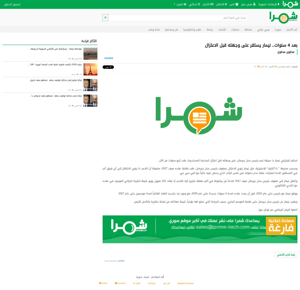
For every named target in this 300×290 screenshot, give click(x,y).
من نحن (166, 283)
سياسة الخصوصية (186, 283)
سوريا (278, 29)
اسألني (193, 4)
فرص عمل (247, 4)
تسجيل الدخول (12, 4)
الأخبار (206, 4)
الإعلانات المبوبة (268, 4)
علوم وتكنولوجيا (192, 29)
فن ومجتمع (171, 29)
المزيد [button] (180, 4)
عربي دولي (263, 29)
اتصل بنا (136, 283)
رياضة (210, 29)
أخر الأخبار (292, 29)
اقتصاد (222, 29)
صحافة (248, 29)
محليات (235, 29)
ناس (232, 4)
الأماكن (220, 4)
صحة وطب (154, 29)
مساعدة (151, 283)
